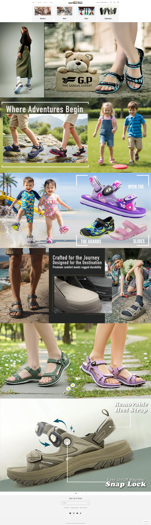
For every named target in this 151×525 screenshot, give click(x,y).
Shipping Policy (75, 507)
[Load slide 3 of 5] (73, 493)
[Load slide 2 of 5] (71, 493)
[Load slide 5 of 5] (78, 493)
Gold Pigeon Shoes (73, 523)
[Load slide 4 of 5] (76, 493)
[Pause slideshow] (86, 493)
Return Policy (83, 507)
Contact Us (67, 507)
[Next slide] (82, 493)
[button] (33, 2)
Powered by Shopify (81, 523)
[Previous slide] (65, 493)
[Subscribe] (88, 503)
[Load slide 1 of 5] (69, 493)
